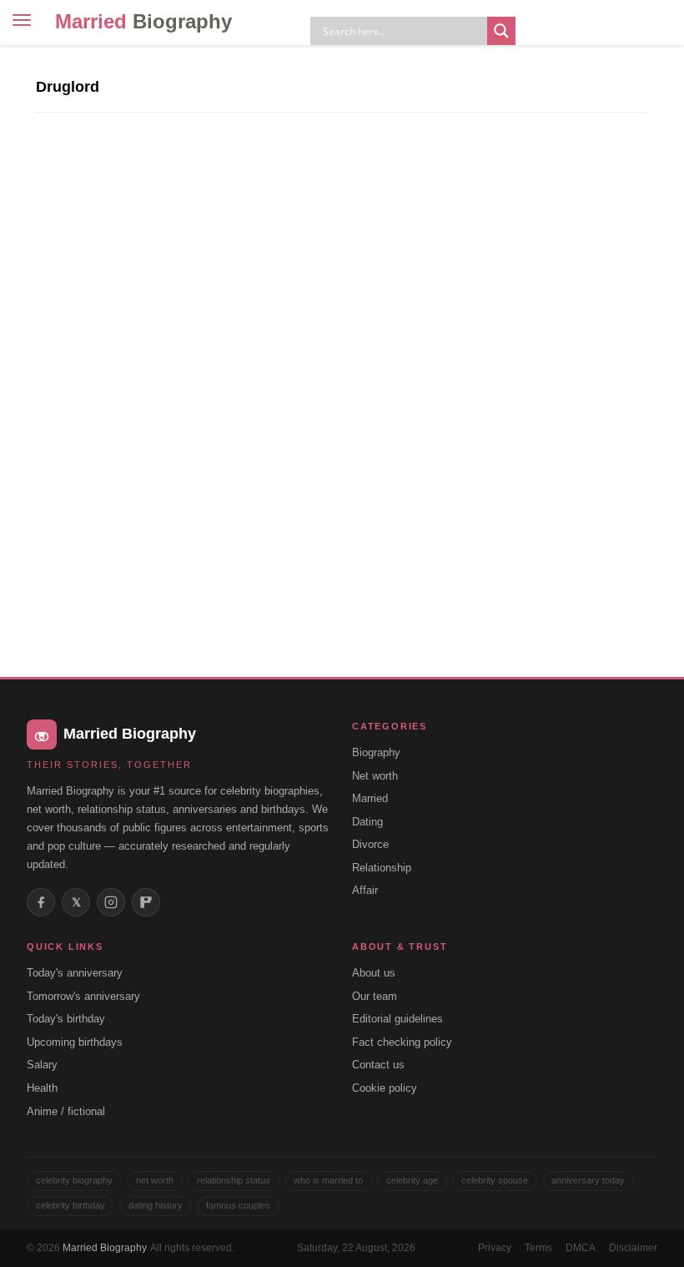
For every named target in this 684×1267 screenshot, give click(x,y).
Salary (42, 1064)
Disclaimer (633, 1248)
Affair (365, 890)
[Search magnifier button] (501, 31)
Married (143, 21)
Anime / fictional (66, 1111)
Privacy (494, 1248)
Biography (376, 752)
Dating (367, 821)
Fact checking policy (402, 1042)
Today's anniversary (75, 973)
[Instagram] (111, 902)
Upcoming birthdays (75, 1042)
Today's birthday (66, 1018)
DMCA (581, 1248)
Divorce (370, 844)
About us (373, 973)
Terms (538, 1248)
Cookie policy (384, 1088)
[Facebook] (41, 902)
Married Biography (104, 1248)
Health (42, 1088)
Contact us (378, 1064)
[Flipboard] (146, 902)
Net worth (375, 776)
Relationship (381, 867)
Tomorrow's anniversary (83, 996)
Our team (374, 996)
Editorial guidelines (397, 1018)
